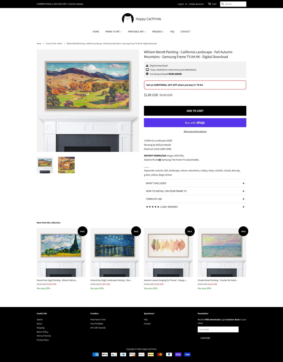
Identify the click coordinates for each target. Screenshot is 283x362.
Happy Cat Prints (149, 349)
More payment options (195, 131)
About (39, 323)
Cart (214, 3)
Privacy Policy (43, 339)
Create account (196, 3)
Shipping (40, 327)
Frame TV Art (112, 31)
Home (96, 31)
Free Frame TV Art (97, 319)
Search (40, 319)
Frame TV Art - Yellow (54, 43)
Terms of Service (44, 335)
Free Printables (96, 323)
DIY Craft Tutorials (98, 327)
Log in (181, 3)
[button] (195, 183)
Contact (185, 31)
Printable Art (136, 31)
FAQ (172, 31)
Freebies (157, 31)
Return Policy (42, 331)
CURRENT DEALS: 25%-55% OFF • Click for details (60, 3)
